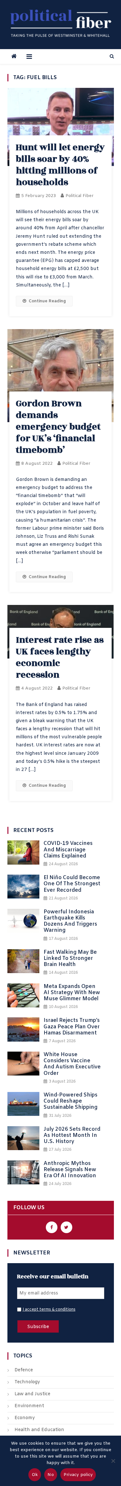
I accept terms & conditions (49, 1309)
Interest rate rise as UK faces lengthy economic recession (60, 657)
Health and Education (39, 1430)
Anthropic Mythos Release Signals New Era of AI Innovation (70, 1169)
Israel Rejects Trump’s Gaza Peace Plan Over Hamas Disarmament (72, 1026)
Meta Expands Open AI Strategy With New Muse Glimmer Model (72, 992)
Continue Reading (47, 301)
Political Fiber (80, 196)
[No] (113, 1461)
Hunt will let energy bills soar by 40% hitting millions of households (60, 164)
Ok (35, 1475)
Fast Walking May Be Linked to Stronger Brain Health (70, 958)
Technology (27, 1382)
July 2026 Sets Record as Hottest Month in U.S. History (72, 1135)
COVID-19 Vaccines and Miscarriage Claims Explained (68, 849)
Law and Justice (32, 1394)
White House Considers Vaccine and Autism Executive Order (72, 1064)
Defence (24, 1370)
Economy (25, 1418)
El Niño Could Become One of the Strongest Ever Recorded (72, 884)
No (50, 1475)
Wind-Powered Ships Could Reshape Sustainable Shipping (70, 1101)
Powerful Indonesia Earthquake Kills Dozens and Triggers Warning (70, 921)
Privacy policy (78, 1475)
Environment (29, 1406)
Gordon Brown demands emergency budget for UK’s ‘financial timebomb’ (58, 427)
